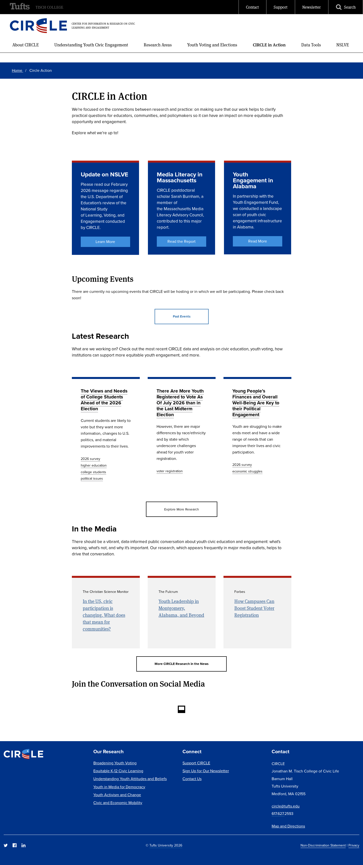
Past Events (181, 316)
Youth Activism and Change (117, 794)
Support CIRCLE (196, 763)
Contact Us (192, 778)
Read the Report (181, 241)
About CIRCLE (25, 45)
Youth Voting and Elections (212, 45)
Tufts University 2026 (165, 845)
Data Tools (311, 45)
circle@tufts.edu (286, 806)
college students (93, 472)
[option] (106, 435)
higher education (94, 465)
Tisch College (49, 7)
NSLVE (342, 45)
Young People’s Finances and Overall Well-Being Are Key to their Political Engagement (255, 402)
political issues (92, 478)
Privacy (353, 845)
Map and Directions (288, 826)
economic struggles (247, 471)
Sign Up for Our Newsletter (205, 770)
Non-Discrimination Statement (323, 845)
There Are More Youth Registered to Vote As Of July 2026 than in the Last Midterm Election (180, 402)
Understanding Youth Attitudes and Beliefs (130, 778)
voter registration (170, 471)
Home (17, 70)
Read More (257, 241)
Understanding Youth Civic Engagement (91, 45)
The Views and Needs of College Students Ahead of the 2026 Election (104, 399)
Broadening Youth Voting (115, 763)
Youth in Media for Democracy (119, 787)
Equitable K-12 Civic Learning (118, 770)
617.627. (278, 813)
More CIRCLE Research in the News (181, 663)
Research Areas (158, 45)
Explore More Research (181, 509)
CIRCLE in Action (269, 45)
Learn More (105, 241)
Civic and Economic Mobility (117, 802)
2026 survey (90, 458)
